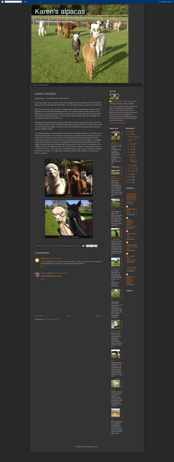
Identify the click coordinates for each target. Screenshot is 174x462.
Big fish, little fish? (132, 226)
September (133, 139)
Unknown (44, 258)
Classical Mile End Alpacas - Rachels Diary (131, 196)
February (133, 168)
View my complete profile (117, 123)
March (132, 165)
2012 (130, 177)
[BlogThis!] (89, 246)
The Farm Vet (131, 267)
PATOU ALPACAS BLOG (130, 222)
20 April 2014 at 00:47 (55, 258)
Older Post (98, 316)
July (131, 146)
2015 (130, 131)
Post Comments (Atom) (51, 319)
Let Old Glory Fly (132, 269)
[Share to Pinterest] (96, 246)
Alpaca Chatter (132, 245)
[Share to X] (92, 246)
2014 (130, 134)
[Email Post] (83, 245)
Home (69, 316)
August (132, 144)
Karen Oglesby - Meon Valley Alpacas (124, 101)
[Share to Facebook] (94, 246)
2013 (130, 174)
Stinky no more (131, 260)
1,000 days (130, 237)
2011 (130, 180)
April (131, 155)
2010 (130, 182)
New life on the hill (132, 213)
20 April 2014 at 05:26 (61, 273)
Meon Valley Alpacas (40, 85)
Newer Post (39, 316)
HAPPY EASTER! (133, 161)
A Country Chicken (47, 273)
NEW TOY (133, 157)
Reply (42, 266)
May (131, 152)
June (132, 149)
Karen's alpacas (60, 11)
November (133, 137)
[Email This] (87, 246)
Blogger (95, 447)
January (133, 171)
